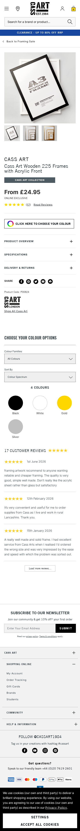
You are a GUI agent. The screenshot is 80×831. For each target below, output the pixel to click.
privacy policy (32, 636)
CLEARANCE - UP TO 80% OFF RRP (40, 32)
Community (15, 712)
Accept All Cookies (40, 824)
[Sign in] (62, 8)
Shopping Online (19, 664)
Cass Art (10, 652)
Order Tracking (16, 679)
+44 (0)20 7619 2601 (57, 768)
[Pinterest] (28, 281)
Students (12, 699)
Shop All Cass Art (15, 311)
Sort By (8, 369)
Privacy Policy (56, 807)
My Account (15, 673)
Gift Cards (13, 686)
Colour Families (13, 351)
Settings (40, 817)
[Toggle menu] (6, 8)
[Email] (43, 281)
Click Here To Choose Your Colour (43, 224)
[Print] (50, 281)
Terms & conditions (48, 636)
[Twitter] (35, 281)
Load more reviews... (40, 568)
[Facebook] (21, 281)
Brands (11, 692)
